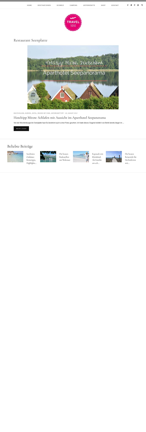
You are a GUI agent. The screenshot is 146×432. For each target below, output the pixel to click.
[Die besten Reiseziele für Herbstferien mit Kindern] (115, 156)
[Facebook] (128, 2)
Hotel (34, 113)
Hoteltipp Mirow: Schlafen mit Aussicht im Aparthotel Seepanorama (60, 117)
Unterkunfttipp (57, 113)
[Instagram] (138, 2)
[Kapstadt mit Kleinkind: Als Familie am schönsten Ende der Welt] (82, 156)
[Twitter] (131, 2)
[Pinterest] (135, 2)
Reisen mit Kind (44, 113)
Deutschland (19, 113)
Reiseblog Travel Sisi (73, 22)
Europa (28, 113)
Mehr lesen (21, 128)
